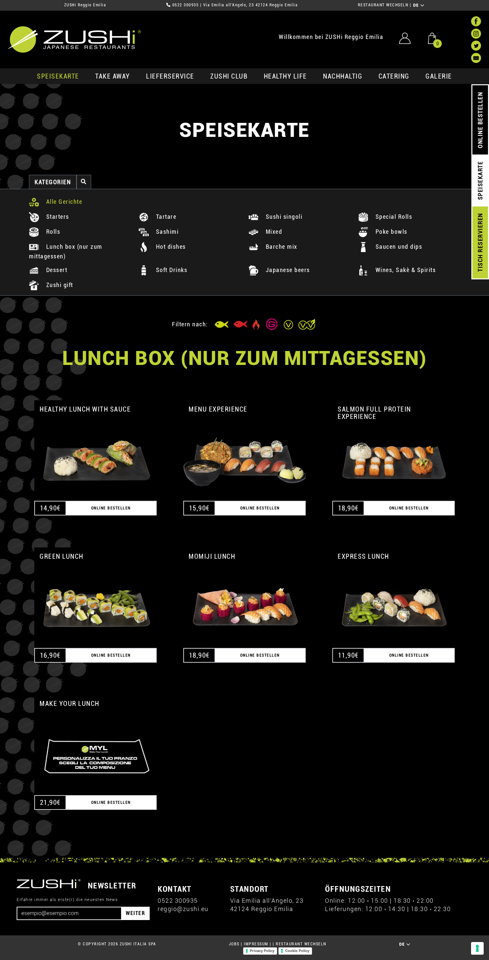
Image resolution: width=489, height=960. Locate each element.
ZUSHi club (228, 76)
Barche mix (280, 246)
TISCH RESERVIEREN (480, 242)
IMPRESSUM (256, 944)
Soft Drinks (170, 269)
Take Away (112, 76)
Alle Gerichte (63, 201)
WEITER (135, 913)
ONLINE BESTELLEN (480, 120)
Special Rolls (393, 216)
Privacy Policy (262, 950)
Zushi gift (58, 284)
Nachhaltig (342, 76)
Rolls (52, 231)
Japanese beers (287, 269)
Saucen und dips (398, 246)
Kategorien (53, 181)
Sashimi (166, 231)
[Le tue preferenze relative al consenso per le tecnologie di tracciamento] (477, 948)
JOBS (234, 944)
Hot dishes (170, 246)
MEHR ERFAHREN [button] (95, 454)
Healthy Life (285, 76)
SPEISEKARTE (58, 76)
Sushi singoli (283, 216)
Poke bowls (391, 231)
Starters (56, 216)
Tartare (165, 216)
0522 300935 (185, 5)
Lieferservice (170, 76)
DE (417, 5)
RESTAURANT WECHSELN (383, 5)
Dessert (55, 269)
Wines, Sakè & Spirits (405, 269)
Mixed (273, 231)
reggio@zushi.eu (183, 908)
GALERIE (438, 76)
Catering (394, 76)
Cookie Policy (297, 950)
